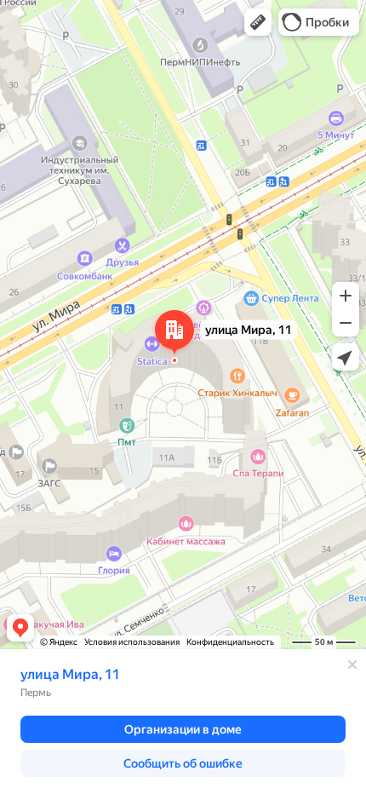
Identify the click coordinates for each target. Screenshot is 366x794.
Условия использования (132, 642)
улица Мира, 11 (70, 674)
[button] (258, 22)
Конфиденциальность (230, 642)
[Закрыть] (352, 664)
